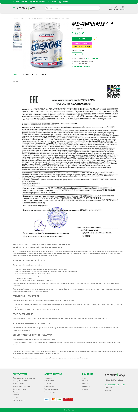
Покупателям (20, 374)
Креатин (40, 244)
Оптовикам (48, 378)
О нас (84, 378)
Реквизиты (86, 386)
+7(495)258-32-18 (114, 380)
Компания (87, 374)
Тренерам (47, 383)
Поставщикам (49, 386)
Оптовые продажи (21, 1)
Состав (26, 75)
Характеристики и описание (81, 66)
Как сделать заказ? (19, 389)
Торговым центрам (51, 389)
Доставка (53, 1)
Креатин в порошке (64, 244)
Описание (16, 75)
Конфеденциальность (20, 381)
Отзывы (44, 75)
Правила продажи (19, 400)
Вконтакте (108, 387)
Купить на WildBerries (81, 43)
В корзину (82, 39)
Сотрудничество (53, 374)
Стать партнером (50, 392)
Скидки (15, 397)
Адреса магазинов (39, 1)
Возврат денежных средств (22, 386)
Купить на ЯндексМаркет (81, 46)
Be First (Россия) (87, 61)
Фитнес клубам (49, 381)
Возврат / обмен (18, 383)
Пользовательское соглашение (24, 378)
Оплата (15, 392)
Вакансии (85, 381)
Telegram (108, 390)
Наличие (35, 75)
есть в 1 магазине (92, 58)
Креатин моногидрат (50, 244)
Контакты (65, 1)
